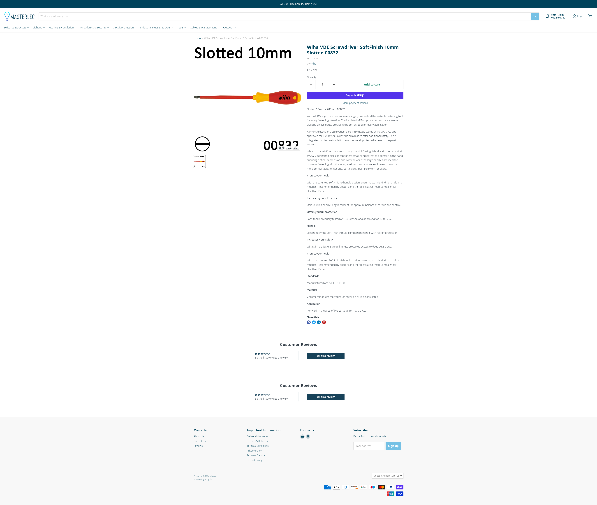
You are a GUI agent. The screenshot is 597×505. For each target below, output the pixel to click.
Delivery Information (258, 436)
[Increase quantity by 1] (334, 84)
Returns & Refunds (257, 441)
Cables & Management (203, 27)
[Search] (535, 16)
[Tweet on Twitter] (314, 322)
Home (197, 38)
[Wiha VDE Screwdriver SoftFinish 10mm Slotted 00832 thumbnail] (199, 161)
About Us (199, 436)
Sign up (393, 446)
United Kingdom (386, 475)
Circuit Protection (123, 27)
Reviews (198, 445)
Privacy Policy (254, 450)
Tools (180, 27)
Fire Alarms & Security (93, 27)
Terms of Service (256, 455)
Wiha (313, 63)
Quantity (311, 77)
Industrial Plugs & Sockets (155, 27)
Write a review (326, 355)
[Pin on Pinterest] (324, 322)
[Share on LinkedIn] (319, 322)
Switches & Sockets (15, 27)
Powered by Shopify (203, 479)
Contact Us (200, 441)
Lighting (38, 27)
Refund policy (254, 460)
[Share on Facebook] (309, 322)
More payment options (355, 103)
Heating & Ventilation (61, 27)
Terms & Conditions (257, 445)
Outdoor (228, 27)
